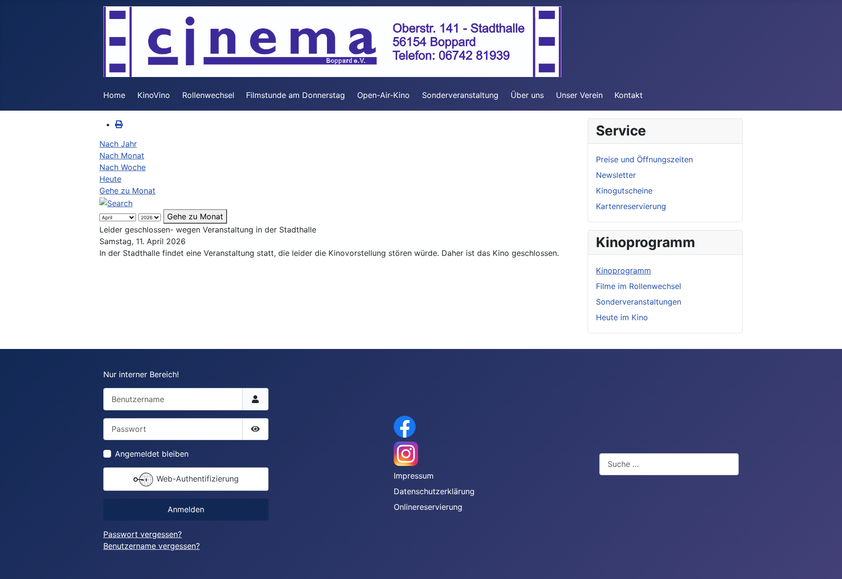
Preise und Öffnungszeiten (644, 159)
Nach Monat (121, 155)
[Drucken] (119, 124)
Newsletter (616, 175)
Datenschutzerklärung (434, 491)
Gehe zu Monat (127, 190)
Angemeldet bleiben (152, 454)
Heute (110, 179)
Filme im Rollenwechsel (638, 286)
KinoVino (153, 95)
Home (114, 95)
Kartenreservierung (631, 206)
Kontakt (628, 95)
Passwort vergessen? (142, 534)
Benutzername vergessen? (151, 546)
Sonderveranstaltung (460, 95)
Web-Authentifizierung (196, 478)
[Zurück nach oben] (825, 561)
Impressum (414, 476)
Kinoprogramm (623, 270)
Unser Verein (579, 95)
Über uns (527, 95)
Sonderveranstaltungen (638, 302)
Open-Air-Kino (383, 95)
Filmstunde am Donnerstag (295, 95)
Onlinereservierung (428, 507)
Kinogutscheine (624, 190)
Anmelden (186, 509)
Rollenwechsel (208, 95)
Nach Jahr (118, 144)
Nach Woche (122, 167)
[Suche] (116, 202)
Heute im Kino (622, 317)
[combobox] (669, 464)
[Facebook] (405, 426)
